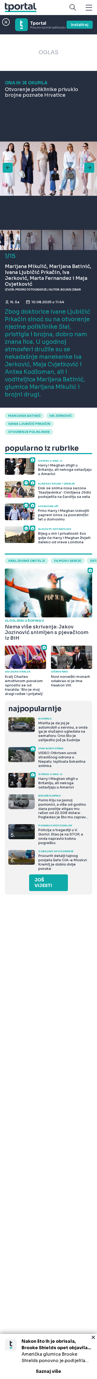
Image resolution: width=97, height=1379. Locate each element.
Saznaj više (48, 1371)
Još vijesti (43, 882)
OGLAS (48, 52)
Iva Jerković (60, 416)
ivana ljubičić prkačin (29, 424)
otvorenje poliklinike (29, 432)
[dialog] (48, 1356)
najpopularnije (34, 708)
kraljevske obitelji (26, 561)
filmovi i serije (67, 561)
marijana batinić (24, 416)
